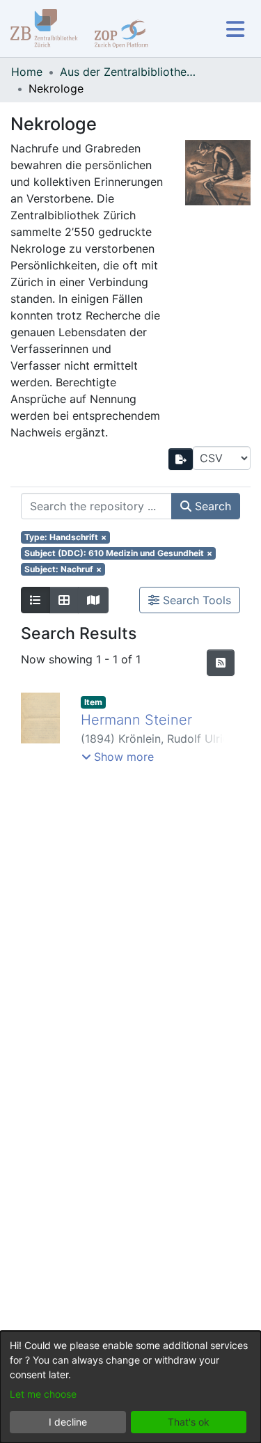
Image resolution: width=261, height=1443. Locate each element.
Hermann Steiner (136, 719)
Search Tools (195, 600)
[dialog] (130, 1387)
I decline (68, 1422)
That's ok (188, 1422)
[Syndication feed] (221, 662)
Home (26, 72)
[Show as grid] (64, 600)
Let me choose (43, 1394)
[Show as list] (35, 600)
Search (211, 506)
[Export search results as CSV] (180, 459)
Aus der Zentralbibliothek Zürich (129, 72)
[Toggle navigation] (235, 28)
